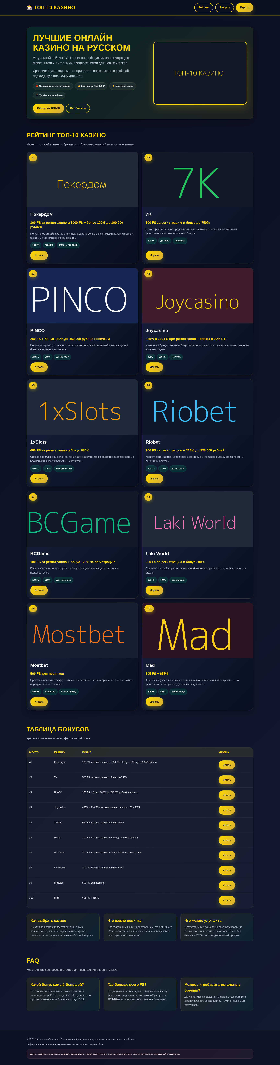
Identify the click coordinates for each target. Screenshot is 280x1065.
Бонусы (224, 7)
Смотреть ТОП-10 (48, 108)
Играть (244, 7)
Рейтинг (203, 7)
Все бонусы (78, 108)
